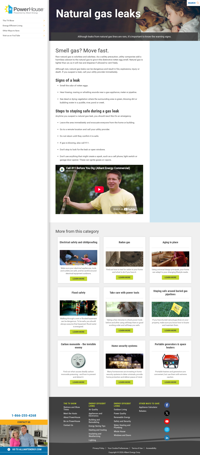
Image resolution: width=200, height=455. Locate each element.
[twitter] (167, 413)
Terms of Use (137, 448)
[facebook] (167, 405)
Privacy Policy (98, 448)
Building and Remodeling (94, 420)
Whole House (119, 431)
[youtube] (167, 421)
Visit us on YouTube (11, 35)
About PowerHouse (72, 417)
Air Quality (93, 409)
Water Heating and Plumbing (122, 426)
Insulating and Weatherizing (95, 434)
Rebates (142, 411)
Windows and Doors (122, 435)
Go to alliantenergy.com (26, 449)
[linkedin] (167, 437)
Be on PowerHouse (72, 421)
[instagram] (167, 429)
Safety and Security (122, 421)
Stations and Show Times (72, 408)
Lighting (92, 440)
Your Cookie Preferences (118, 448)
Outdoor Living (120, 409)
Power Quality (120, 413)
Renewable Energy (122, 417)
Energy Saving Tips (97, 426)
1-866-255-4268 (24, 415)
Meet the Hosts (70, 413)
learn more (78, 279)
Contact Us (23, 422)
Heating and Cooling (98, 430)
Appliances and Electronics (95, 414)
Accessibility (151, 448)
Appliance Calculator (148, 407)
